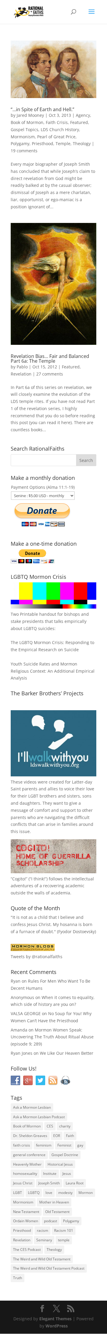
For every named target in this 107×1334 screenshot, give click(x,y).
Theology (82, 143)
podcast (50, 1220)
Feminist (64, 1145)
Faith (70, 1135)
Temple (63, 143)
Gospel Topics (24, 129)
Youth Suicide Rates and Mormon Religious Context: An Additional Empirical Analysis (53, 671)
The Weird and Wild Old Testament (41, 1259)
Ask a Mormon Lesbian (32, 1107)
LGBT (33, 796)
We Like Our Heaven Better (66, 1053)
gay (80, 1145)
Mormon (85, 1192)
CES (50, 1126)
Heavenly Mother (27, 1164)
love (48, 1192)
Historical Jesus (60, 1164)
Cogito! (19, 879)
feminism (43, 1145)
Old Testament (57, 1211)
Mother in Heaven (54, 1202)
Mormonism (23, 136)
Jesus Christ (22, 1183)
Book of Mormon (27, 122)
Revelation (21, 374)
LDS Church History (60, 129)
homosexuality (25, 1173)
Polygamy (20, 143)
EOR (56, 1135)
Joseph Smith (49, 1183)
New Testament (26, 1211)
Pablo (22, 367)
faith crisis (21, 1145)
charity (64, 1126)
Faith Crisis (57, 122)
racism (42, 1230)
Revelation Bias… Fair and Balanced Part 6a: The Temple (50, 358)
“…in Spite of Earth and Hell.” (42, 109)
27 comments (49, 374)
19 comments (24, 150)
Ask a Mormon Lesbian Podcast (39, 1116)
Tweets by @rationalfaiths (36, 956)
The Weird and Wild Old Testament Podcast (48, 1268)
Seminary (44, 1240)
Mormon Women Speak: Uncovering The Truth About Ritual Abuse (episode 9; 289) (52, 1037)
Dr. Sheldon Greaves (30, 1135)
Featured (79, 122)
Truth (17, 1277)
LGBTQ (34, 1192)
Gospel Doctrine (64, 1154)
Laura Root (75, 1183)
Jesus (66, 1173)
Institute (49, 1173)
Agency (83, 115)
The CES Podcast (27, 1249)
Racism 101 (63, 1230)
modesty (65, 1192)
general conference (29, 1154)
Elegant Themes (55, 1318)
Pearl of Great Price (56, 136)
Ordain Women (25, 1220)
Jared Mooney (30, 115)
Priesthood (42, 143)
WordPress (56, 1326)
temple (64, 1240)
